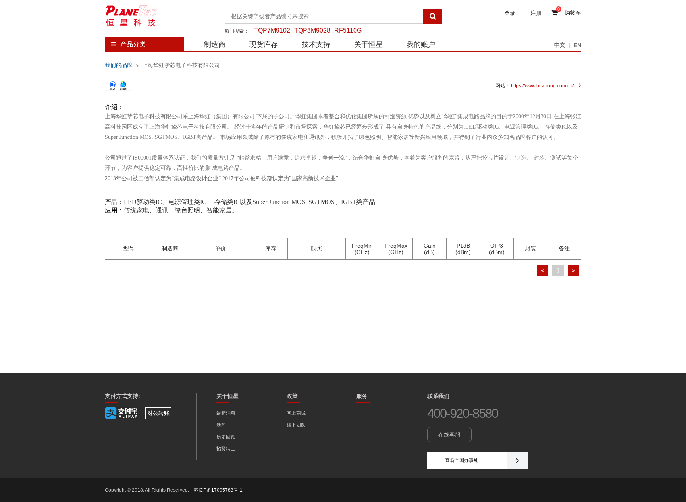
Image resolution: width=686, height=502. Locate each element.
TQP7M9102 (272, 30)
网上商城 (296, 413)
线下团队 (296, 425)
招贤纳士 (225, 449)
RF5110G (348, 30)
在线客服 (449, 434)
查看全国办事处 (461, 460)
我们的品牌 (119, 65)
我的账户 (421, 44)
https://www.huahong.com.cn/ (542, 85)
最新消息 (225, 413)
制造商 (214, 44)
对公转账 (158, 413)
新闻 (221, 425)
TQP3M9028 (312, 30)
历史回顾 (225, 437)
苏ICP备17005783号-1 (218, 490)
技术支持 (316, 44)
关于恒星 (368, 44)
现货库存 (263, 44)
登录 (509, 13)
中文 (559, 45)
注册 (536, 13)
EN (577, 45)
